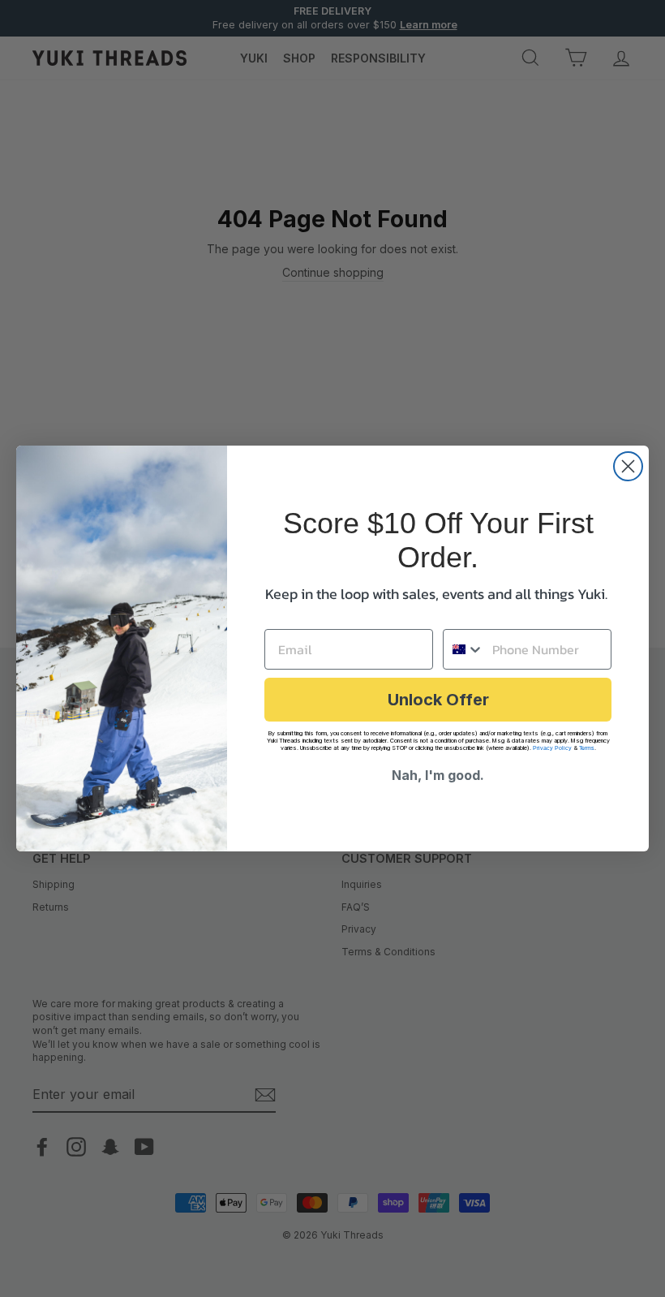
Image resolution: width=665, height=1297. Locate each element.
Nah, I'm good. (438, 775)
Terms (586, 748)
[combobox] (464, 649)
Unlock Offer (438, 699)
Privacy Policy (552, 748)
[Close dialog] (628, 466)
